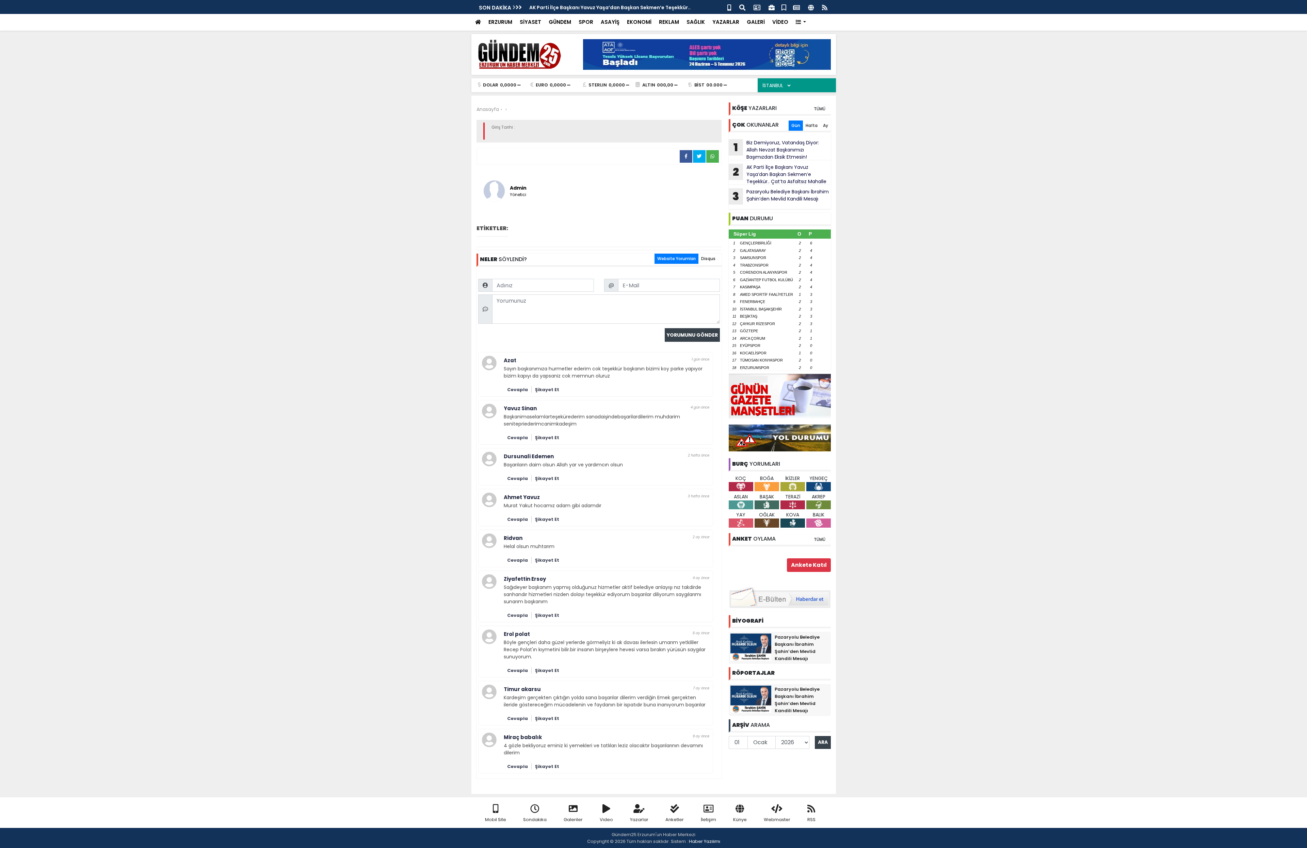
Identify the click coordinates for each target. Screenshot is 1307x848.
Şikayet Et (547, 389)
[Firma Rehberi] (771, 7)
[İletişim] (757, 7)
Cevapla (517, 389)
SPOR (586, 22)
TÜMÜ (819, 109)
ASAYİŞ (610, 22)
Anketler (674, 819)
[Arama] (742, 7)
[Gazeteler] (796, 7)
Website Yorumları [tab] (676, 258)
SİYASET (530, 22)
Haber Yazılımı (704, 841)
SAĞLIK (696, 22)
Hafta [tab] (812, 125)
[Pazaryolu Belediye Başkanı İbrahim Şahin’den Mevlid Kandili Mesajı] (750, 646)
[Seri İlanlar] (784, 7)
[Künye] (811, 7)
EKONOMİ (639, 22)
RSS (811, 819)
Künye (740, 819)
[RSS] (825, 7)
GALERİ (756, 22)
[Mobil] (729, 7)
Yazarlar (639, 819)
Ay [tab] (825, 125)
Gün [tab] (795, 125)
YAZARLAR (725, 22)
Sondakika (535, 819)
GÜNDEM (560, 22)
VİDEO (780, 22)
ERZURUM (500, 22)
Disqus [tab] (708, 258)
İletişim (708, 819)
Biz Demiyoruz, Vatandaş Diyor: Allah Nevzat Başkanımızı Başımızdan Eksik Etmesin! (776, 149)
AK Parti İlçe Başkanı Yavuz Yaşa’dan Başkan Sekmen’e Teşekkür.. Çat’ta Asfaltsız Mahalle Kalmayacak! (777, 174)
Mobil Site (495, 819)
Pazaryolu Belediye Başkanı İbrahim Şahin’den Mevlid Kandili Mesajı (780, 196)
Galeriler (573, 819)
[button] (801, 22)
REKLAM (669, 22)
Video (606, 819)
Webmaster (777, 819)
